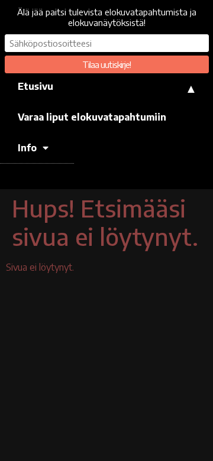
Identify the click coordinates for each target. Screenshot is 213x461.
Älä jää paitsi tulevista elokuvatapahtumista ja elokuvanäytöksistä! (106, 17)
